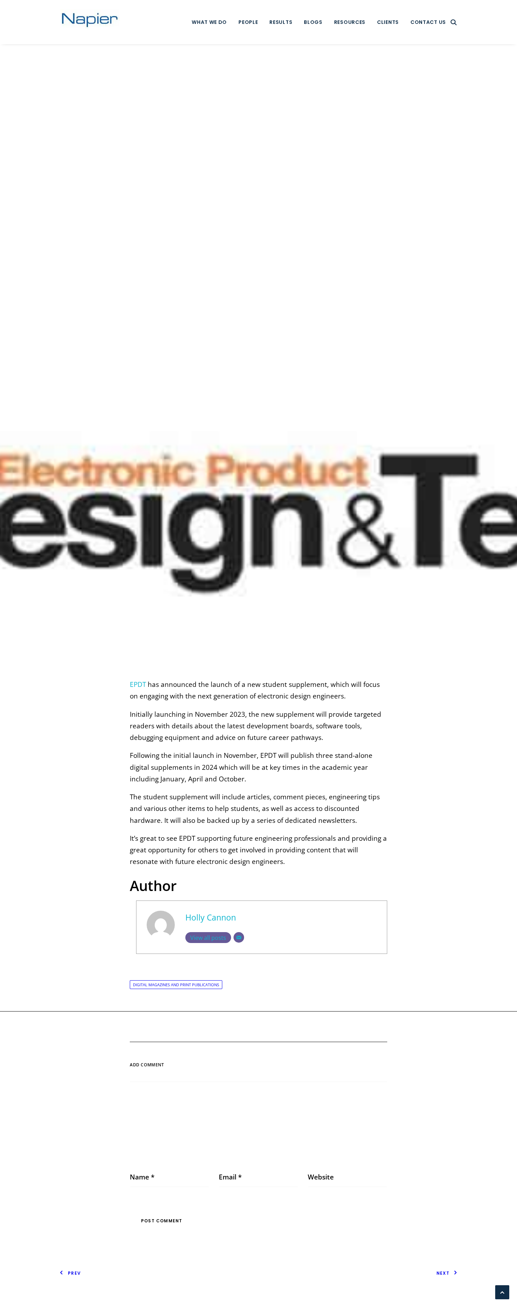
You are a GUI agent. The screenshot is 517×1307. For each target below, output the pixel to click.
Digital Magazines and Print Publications (176, 984)
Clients (388, 22)
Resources (349, 22)
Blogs (313, 22)
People (248, 22)
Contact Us (428, 22)
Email (230, 1177)
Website (321, 1177)
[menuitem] (209, 22)
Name (142, 1177)
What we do (209, 22)
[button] (454, 22)
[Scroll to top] (502, 1291)
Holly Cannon (323, 363)
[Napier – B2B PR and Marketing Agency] (90, 22)
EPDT (138, 684)
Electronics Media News (255, 363)
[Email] (239, 937)
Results (280, 22)
